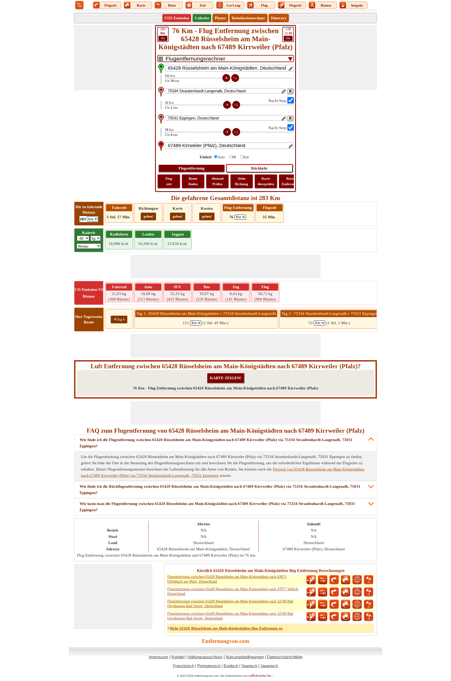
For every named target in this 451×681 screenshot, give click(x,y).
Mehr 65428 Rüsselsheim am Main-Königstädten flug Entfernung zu (226, 628)
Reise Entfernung (290, 181)
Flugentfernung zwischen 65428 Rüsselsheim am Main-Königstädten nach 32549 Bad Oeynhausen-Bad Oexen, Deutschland (230, 603)
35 (288, 34)
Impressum (158, 657)
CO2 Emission (176, 18)
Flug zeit (168, 181)
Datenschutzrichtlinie (284, 657)
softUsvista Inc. (260, 676)
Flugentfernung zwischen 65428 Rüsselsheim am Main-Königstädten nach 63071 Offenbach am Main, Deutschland (226, 579)
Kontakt (178, 657)
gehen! (148, 216)
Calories (202, 18)
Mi (234, 157)
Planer (220, 18)
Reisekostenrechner (248, 18)
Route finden (193, 181)
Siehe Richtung (241, 181)
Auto (221, 157)
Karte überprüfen (266, 181)
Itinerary (279, 18)
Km (246, 157)
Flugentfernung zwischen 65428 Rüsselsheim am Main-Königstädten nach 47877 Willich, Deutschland (233, 591)
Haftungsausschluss (205, 657)
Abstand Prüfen (217, 181)
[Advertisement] (113, 57)
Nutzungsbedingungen (245, 657)
